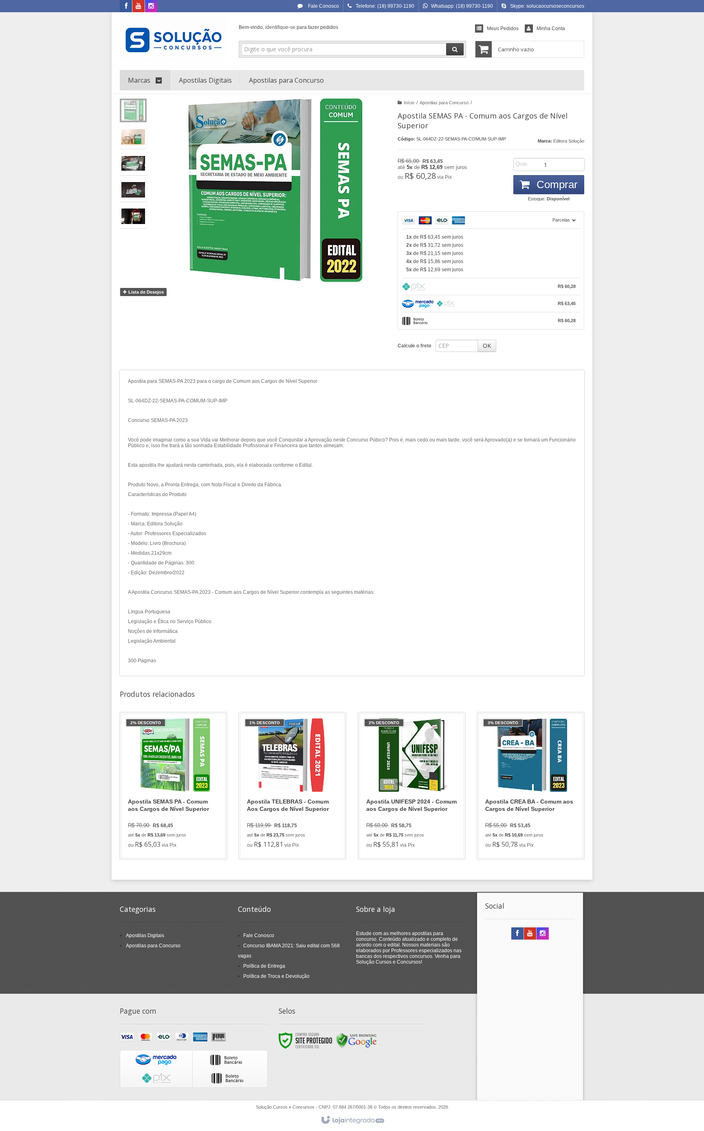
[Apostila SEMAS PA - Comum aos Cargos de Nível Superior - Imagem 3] (133, 163)
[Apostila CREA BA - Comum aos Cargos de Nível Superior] (530, 785)
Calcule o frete (414, 346)
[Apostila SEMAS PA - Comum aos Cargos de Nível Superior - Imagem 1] (133, 110)
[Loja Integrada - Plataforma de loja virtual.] (352, 1120)
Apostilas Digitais (145, 935)
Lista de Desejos (145, 292)
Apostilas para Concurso (444, 102)
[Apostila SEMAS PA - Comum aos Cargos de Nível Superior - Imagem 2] (133, 137)
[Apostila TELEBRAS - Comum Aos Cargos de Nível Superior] (292, 785)
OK (487, 345)
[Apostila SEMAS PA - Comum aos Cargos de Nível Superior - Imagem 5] (133, 216)
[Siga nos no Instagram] (151, 6)
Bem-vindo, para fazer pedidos (288, 27)
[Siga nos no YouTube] (530, 934)
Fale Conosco (323, 6)
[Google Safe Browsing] (356, 1040)
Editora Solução (568, 140)
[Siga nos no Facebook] (126, 6)
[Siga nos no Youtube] (138, 6)
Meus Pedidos (503, 28)
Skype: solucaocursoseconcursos (547, 6)
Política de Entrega (264, 966)
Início (409, 102)
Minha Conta (551, 28)
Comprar (556, 184)
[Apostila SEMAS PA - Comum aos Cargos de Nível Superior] (173, 785)
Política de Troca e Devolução (276, 976)
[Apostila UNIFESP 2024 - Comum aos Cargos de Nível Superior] (411, 785)
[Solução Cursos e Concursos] (173, 39)
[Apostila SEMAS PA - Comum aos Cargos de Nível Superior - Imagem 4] (133, 190)
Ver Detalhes (178, 818)
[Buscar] (455, 49)
